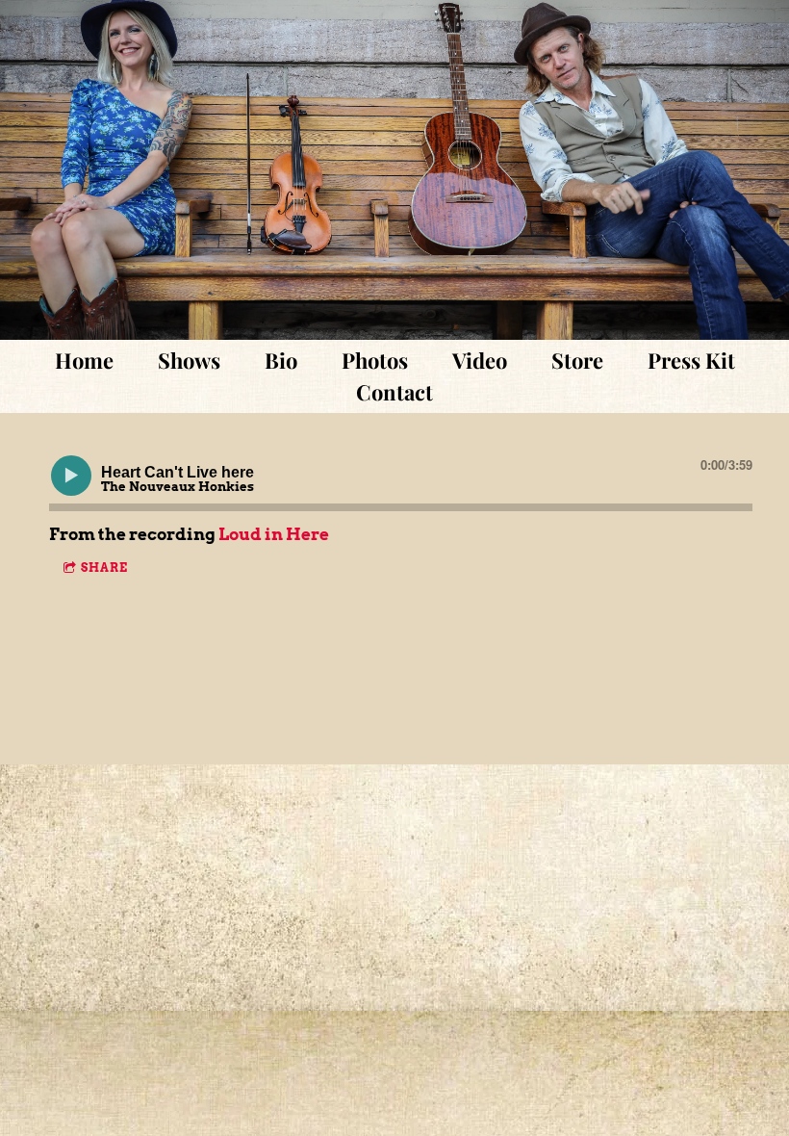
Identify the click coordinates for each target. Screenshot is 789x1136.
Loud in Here (273, 534)
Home (84, 360)
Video (479, 360)
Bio (281, 360)
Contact (394, 391)
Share (104, 567)
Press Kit (691, 360)
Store (577, 360)
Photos (375, 360)
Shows (189, 360)
